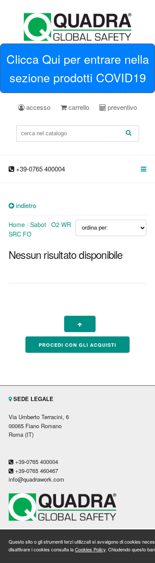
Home (17, 224)
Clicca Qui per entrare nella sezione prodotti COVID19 (77, 68)
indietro (25, 205)
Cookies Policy (90, 549)
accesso (37, 107)
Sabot (38, 224)
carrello (78, 107)
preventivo (121, 107)
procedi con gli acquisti (77, 345)
